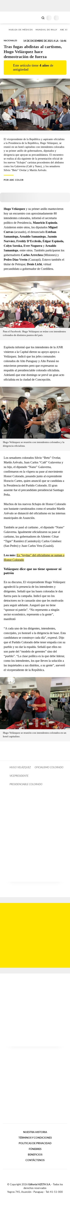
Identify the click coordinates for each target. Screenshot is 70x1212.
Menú (64, 17)
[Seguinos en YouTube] (37, 1196)
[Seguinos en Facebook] (29, 1196)
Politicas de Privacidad (35, 1143)
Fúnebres (35, 1149)
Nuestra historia (35, 1132)
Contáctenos (35, 1160)
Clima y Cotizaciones (36, 17)
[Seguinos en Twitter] (33, 1196)
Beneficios (35, 1155)
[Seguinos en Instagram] (41, 1196)
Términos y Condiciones (35, 1138)
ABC (10, 17)
